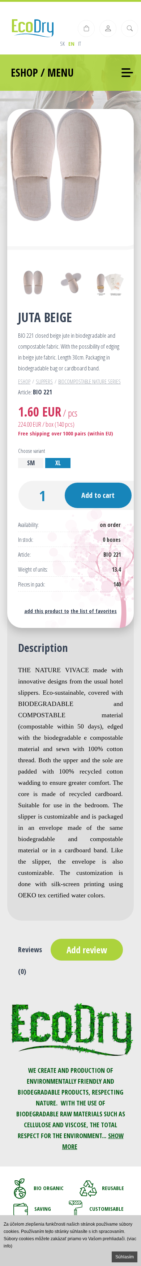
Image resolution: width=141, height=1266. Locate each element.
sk (62, 43)
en (71, 43)
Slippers (44, 381)
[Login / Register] (107, 28)
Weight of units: (33, 569)
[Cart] (86, 28)
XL (58, 463)
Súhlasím (124, 1256)
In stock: (25, 540)
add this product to (46, 610)
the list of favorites (93, 610)
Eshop (24, 381)
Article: (24, 554)
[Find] (129, 28)
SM (31, 463)
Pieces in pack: (31, 584)
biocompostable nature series (89, 381)
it (79, 43)
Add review (87, 950)
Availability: (28, 525)
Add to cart (98, 495)
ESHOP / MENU (42, 72)
